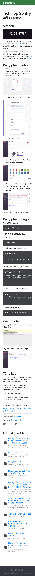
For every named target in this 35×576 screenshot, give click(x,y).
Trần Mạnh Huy (16, 420)
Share (18, 424)
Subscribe (9, 424)
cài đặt (18, 44)
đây (30, 58)
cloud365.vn (17, 416)
